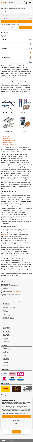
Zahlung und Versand (7, 317)
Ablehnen (16, 424)
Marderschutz (6, 356)
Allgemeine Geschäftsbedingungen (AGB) (11, 301)
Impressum (5, 310)
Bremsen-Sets (6, 352)
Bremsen (4, 351)
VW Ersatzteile (6, 341)
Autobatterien (6, 348)
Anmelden (16, 432)
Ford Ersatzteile (6, 331)
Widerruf (5, 314)
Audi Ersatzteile (6, 325)
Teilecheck (5, 312)
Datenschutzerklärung (7, 306)
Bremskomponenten (9, 140)
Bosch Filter (4, 234)
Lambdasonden (7, 138)
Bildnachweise (6, 303)
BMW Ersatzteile (6, 327)
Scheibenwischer (6, 360)
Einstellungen (16, 420)
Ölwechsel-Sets (6, 358)
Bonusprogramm (6, 304)
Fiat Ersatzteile (6, 330)
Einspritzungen (7, 142)
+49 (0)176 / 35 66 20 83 (15, 291)
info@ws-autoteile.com (8, 293)
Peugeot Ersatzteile (7, 335)
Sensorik (4, 363)
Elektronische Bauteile (9, 144)
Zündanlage (5, 365)
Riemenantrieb (6, 359)
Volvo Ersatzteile (6, 339)
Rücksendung (5, 311)
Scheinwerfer (5, 362)
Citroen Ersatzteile (7, 328)
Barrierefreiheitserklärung (8, 318)
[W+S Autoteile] (7, 2)
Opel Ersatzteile (6, 334)
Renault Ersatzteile (7, 336)
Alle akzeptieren (17, 416)
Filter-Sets (5, 355)
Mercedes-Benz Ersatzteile (8, 332)
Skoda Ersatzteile (6, 338)
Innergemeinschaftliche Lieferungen (10, 308)
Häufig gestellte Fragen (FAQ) (9, 307)
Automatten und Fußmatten (9, 349)
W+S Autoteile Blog (7, 315)
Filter (4, 353)
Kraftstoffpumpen (8, 136)
